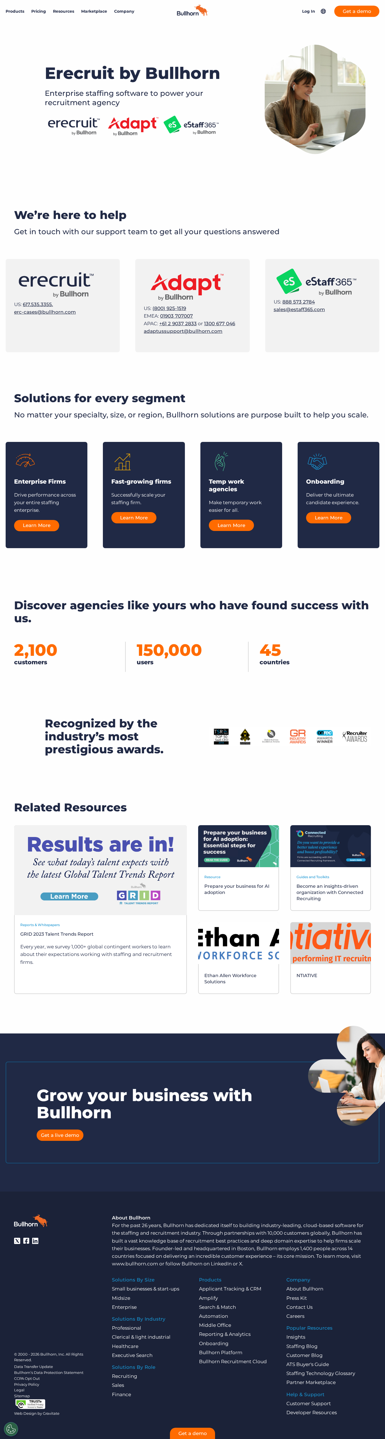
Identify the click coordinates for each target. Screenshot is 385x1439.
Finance (121, 1394)
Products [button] (15, 11)
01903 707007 (176, 316)
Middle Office (215, 1325)
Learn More (36, 525)
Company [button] (124, 11)
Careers (295, 1316)
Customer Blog (304, 1355)
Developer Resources (311, 1412)
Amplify (208, 1298)
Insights (295, 1337)
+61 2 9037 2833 (178, 323)
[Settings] (11, 1429)
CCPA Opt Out (27, 1378)
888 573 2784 (298, 302)
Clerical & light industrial (141, 1337)
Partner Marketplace (311, 1382)
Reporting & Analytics (225, 1334)
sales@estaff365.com (299, 309)
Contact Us (299, 1307)
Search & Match (217, 1307)
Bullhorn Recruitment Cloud (233, 1361)
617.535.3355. (38, 304)
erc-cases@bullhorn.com (45, 312)
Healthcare (125, 1346)
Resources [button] (63, 11)
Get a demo (357, 11)
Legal (19, 1390)
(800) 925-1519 (169, 308)
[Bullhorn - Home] (31, 1221)
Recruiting (124, 1376)
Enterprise (124, 1307)
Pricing (38, 11)
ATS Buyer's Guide (307, 1364)
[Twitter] (17, 1241)
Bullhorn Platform (220, 1352)
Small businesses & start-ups (145, 1289)
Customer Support (308, 1403)
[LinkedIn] (35, 1241)
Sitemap (22, 1396)
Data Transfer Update (33, 1366)
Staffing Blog (302, 1346)
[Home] (192, 14)
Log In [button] (308, 11)
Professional (126, 1328)
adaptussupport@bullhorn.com (183, 331)
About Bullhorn (304, 1289)
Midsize (121, 1298)
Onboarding (214, 1343)
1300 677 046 (219, 323)
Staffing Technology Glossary (320, 1373)
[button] (323, 11)
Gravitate (51, 1413)
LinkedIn (221, 1264)
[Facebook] (26, 1241)
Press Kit (296, 1298)
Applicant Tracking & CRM (230, 1289)
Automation (213, 1316)
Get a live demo (60, 1135)
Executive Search (132, 1355)
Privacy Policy (26, 1384)
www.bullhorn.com (135, 1264)
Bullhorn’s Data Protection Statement (48, 1372)
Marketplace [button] (94, 11)
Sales (118, 1385)
